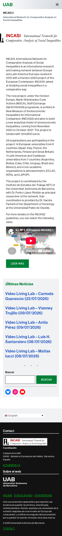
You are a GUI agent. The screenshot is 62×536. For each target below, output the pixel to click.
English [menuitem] (13, 415)
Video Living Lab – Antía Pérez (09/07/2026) (26, 325)
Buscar (9, 372)
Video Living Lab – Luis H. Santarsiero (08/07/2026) (28, 339)
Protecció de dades (23, 495)
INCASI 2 (8, 13)
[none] (24, 415)
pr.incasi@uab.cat (11, 464)
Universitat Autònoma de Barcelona (8, 4)
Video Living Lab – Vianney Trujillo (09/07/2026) (29, 310)
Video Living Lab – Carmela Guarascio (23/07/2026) (29, 296)
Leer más (17, 263)
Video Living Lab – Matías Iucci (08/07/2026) (27, 353)
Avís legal (7, 495)
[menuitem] (24, 415)
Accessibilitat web (43, 495)
